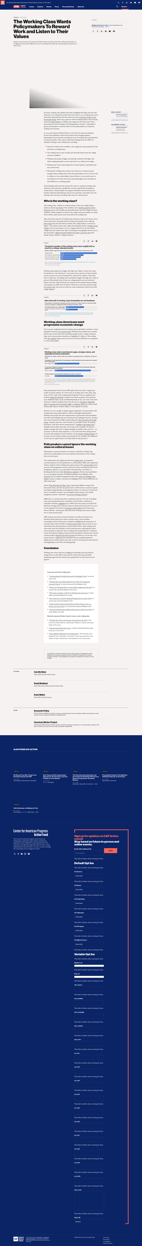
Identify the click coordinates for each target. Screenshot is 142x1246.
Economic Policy (41, 711)
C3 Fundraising (79, 899)
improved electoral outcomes (65, 535)
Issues (31, 7)
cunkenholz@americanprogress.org (119, 120)
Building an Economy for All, (100, 25)
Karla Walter (39, 695)
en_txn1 (76, 1053)
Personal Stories (68, 7)
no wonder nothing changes (85, 434)
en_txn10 (77, 1176)
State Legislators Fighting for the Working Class (63, 634)
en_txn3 (77, 1080)
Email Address (82, 849)
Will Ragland (51, 782)
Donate (124, 7)
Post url (77, 974)
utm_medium (78, 998)
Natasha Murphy (106, 780)
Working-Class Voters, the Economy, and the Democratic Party (68, 620)
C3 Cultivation (79, 913)
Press (57, 7)
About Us (80, 7)
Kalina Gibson (76, 784)
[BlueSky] (28, 854)
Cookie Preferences (107, 1243)
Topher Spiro (113, 780)
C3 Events (77, 885)
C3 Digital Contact (80, 940)
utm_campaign (79, 1012)
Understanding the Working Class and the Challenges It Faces (68, 576)
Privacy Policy (106, 1239)
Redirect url (78, 963)
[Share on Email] (135, 2)
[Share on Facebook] (122, 2)
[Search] (117, 8)
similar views (79, 460)
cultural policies (88, 465)
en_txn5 (77, 1108)
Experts (40, 7)
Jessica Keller (82, 784)
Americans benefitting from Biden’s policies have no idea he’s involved (70, 610)
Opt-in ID (77, 1217)
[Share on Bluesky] (131, 2)
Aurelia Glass (40, 672)
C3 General (78, 871)
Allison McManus (25, 780)
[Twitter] (14, 854)
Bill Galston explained (71, 472)
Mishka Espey (31, 812)
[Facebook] (18, 854)
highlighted (62, 503)
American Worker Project (45, 722)
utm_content (78, 1026)
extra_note (78, 1190)
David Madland (41, 683)
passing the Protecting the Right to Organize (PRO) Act (69, 404)
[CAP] (18, 1239)
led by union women (74, 524)
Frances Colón (89, 784)
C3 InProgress (79, 926)
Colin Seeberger (17, 780)
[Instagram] (25, 854)
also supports (51, 338)
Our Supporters (106, 1241)
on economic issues (64, 331)
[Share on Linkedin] (126, 2)
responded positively (56, 397)
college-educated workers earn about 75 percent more (73, 233)
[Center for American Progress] (3, 3)
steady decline (55, 122)
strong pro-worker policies (74, 508)
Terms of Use (106, 1237)
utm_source (78, 985)
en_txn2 (77, 1067)
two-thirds (59, 208)
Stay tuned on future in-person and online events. (96, 840)
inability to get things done (85, 424)
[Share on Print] (139, 2)
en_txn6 (77, 1121)
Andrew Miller (33, 780)
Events (49, 7)
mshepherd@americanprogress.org (119, 132)
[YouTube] (21, 854)
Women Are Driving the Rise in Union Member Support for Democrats (70, 587)
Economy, (101, 26)
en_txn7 (77, 1135)
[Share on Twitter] (118, 2)
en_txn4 (77, 1094)
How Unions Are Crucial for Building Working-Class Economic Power (70, 598)
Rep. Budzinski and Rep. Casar (59, 485)
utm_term (77, 1039)
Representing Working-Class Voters (60, 628)
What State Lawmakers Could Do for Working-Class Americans (68, 593)
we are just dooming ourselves (77, 494)
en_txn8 (77, 1149)
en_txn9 (77, 1162)
